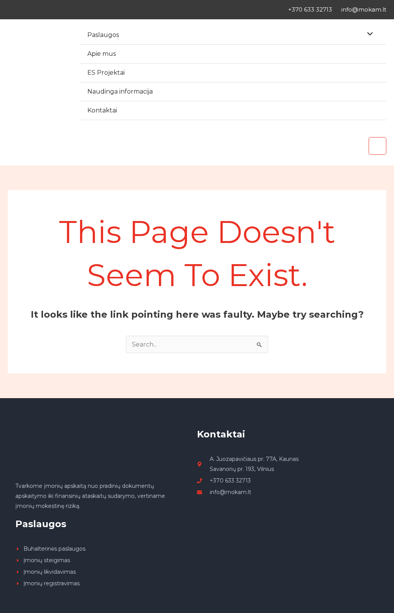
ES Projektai (106, 72)
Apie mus (101, 53)
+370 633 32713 (310, 9)
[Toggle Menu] (368, 34)
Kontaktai (102, 110)
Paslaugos (103, 35)
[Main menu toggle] (377, 146)
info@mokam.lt (363, 9)
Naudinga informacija (120, 91)
